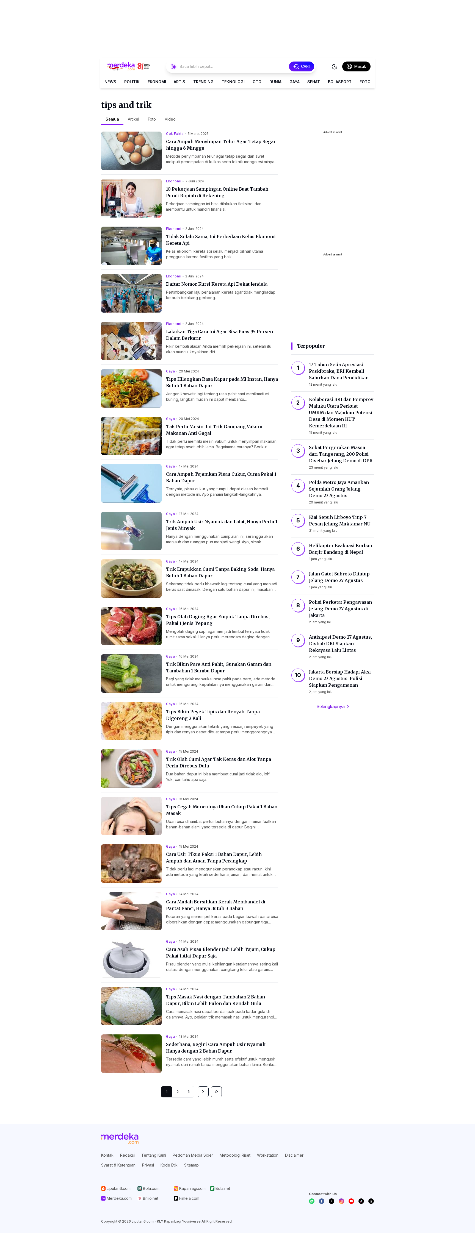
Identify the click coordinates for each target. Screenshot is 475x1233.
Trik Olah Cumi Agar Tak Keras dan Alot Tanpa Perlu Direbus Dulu (218, 762)
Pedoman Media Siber (193, 1155)
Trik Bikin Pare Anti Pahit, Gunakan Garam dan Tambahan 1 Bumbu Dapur (218, 667)
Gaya (294, 81)
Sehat (313, 81)
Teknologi (233, 81)
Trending (203, 81)
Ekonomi (157, 81)
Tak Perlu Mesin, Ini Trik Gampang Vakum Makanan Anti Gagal (214, 430)
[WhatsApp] (311, 1201)
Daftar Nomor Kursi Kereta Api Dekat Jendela (216, 284)
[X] (331, 1201)
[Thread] (371, 1201)
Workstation (267, 1155)
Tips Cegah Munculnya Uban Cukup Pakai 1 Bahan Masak (221, 810)
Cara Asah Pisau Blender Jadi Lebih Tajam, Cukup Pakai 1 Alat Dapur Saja (220, 953)
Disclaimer (294, 1155)
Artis (179, 81)
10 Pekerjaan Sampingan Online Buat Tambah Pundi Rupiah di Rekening (217, 192)
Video (170, 119)
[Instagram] (341, 1201)
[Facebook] (321, 1201)
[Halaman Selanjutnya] (203, 1091)
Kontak (107, 1155)
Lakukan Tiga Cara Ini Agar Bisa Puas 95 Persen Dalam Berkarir (219, 335)
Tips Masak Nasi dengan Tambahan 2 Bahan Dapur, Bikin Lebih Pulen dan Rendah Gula (215, 1000)
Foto (365, 81)
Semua (112, 119)
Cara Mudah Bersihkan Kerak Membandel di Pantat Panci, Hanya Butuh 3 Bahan (215, 905)
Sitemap (191, 1165)
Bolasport (340, 81)
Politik (132, 81)
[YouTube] (351, 1201)
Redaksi (127, 1155)
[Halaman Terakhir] (216, 1091)
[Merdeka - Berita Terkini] (128, 66)
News (110, 81)
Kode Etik (169, 1165)
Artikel (133, 119)
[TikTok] (361, 1201)
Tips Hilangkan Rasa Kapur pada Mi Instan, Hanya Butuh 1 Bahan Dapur (222, 382)
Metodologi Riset (235, 1155)
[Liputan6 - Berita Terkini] (120, 1138)
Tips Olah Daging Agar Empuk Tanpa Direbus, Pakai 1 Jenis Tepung (218, 620)
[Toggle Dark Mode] (334, 66)
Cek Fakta (175, 134)
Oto (257, 81)
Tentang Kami (153, 1155)
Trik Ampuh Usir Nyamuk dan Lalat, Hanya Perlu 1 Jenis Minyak (221, 525)
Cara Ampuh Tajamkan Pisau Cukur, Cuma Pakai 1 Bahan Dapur (221, 477)
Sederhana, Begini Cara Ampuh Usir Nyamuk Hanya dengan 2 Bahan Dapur (216, 1048)
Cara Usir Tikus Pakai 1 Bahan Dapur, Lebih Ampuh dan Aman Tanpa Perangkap (214, 857)
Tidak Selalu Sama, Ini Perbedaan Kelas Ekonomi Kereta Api (221, 240)
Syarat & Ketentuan (118, 1165)
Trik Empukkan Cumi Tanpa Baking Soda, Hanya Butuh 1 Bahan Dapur (220, 572)
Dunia (275, 81)
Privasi (148, 1165)
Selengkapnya (330, 706)
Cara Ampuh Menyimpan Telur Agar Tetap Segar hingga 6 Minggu (221, 145)
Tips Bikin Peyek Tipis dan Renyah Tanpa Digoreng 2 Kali (213, 715)
